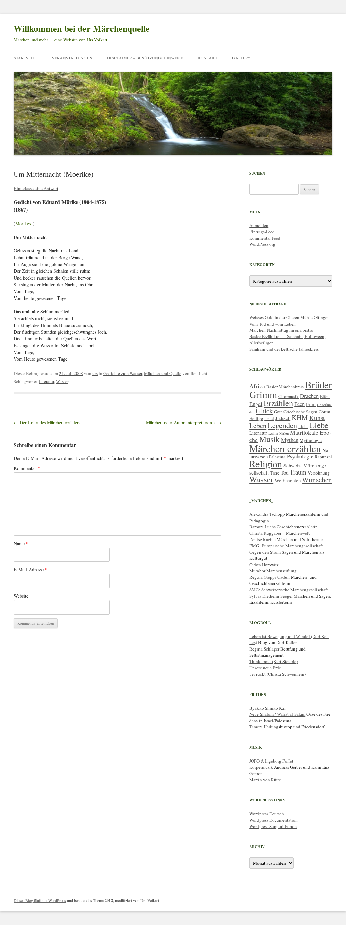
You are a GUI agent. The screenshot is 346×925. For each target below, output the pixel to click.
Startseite (25, 57)
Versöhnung (319, 473)
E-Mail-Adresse (30, 569)
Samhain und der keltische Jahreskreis (284, 349)
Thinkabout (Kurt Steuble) (273, 661)
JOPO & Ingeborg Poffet (271, 761)
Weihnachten (288, 480)
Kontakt (207, 57)
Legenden (282, 425)
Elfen (325, 396)
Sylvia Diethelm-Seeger (271, 596)
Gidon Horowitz (264, 564)
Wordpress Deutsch (266, 814)
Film (311, 404)
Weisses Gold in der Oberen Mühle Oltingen (289, 317)
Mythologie (311, 440)
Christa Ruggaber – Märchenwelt (279, 533)
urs (95, 373)
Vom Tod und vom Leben (272, 324)
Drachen (309, 396)
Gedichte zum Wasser (122, 373)
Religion (265, 463)
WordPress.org (262, 244)
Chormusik (288, 396)
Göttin (324, 412)
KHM (300, 417)
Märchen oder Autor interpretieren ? (183, 422)
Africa (257, 386)
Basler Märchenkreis (285, 386)
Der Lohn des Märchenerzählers (47, 422)
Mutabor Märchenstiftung (273, 571)
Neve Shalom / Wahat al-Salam (277, 714)
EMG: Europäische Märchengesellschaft (286, 546)
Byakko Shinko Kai (267, 708)
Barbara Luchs (262, 527)
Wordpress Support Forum (273, 826)
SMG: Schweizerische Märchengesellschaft (288, 590)
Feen (299, 404)
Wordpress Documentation (273, 820)
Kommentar (27, 468)
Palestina (277, 457)
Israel (269, 418)
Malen (284, 433)
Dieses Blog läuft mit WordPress (40, 900)
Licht (303, 426)
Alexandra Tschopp (267, 514)
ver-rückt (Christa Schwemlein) (277, 674)
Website (21, 596)
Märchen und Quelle (162, 373)
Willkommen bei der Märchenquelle (82, 28)
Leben (257, 425)
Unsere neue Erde (265, 668)
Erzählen (278, 403)
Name (21, 543)
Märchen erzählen (285, 448)
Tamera (256, 727)
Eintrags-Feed (262, 231)
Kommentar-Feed (264, 238)
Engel (255, 404)
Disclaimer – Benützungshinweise (145, 57)
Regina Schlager (264, 649)
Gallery (241, 57)
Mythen (289, 440)
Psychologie (300, 456)
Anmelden (258, 225)
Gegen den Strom (265, 552)
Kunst (317, 417)
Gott (278, 412)
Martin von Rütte (265, 780)
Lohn (273, 433)
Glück (264, 410)
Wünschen (317, 479)
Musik (269, 439)
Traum (298, 472)
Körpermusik (261, 767)
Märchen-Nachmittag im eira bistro (281, 330)
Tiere (274, 473)
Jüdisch (282, 418)
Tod (284, 472)
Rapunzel (323, 457)
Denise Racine (262, 539)
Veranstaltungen (72, 57)
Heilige (256, 418)
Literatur (46, 381)
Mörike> (23, 223)
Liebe (319, 425)
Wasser (62, 381)
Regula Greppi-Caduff (269, 577)
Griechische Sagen (300, 412)
